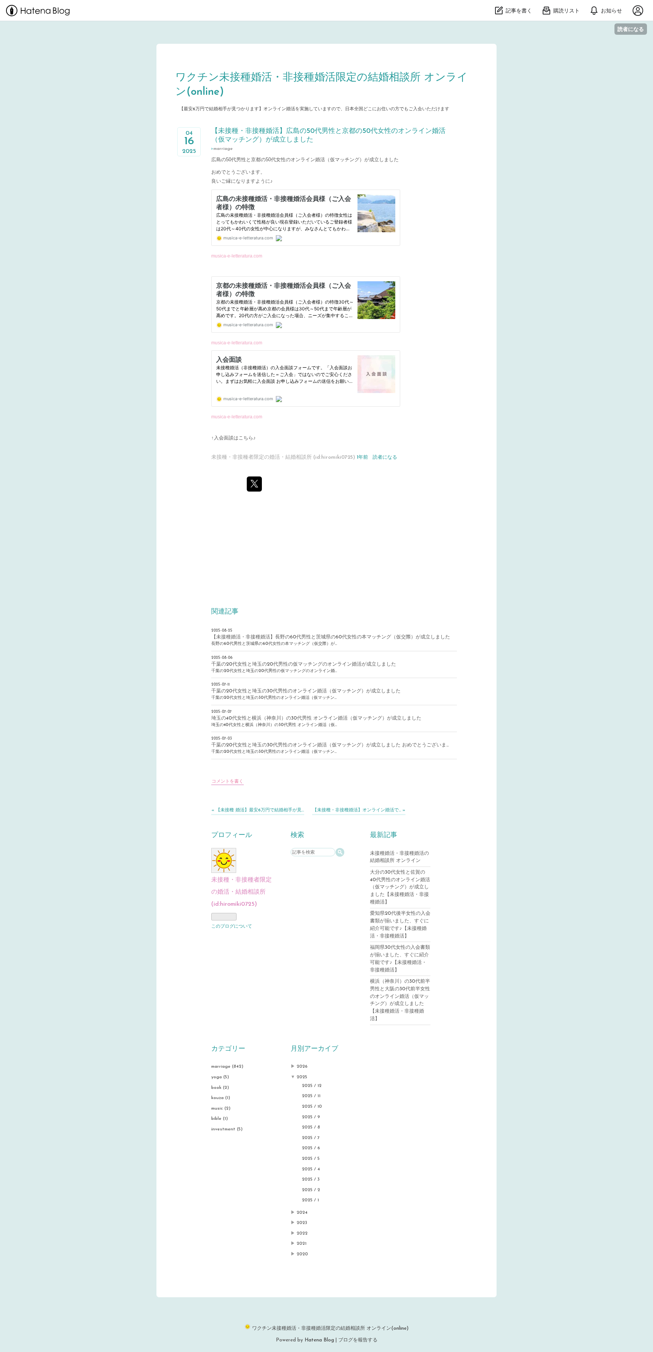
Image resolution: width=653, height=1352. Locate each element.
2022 (302, 1233)
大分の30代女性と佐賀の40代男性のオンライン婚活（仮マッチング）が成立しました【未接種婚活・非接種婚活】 (400, 887)
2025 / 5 (311, 1158)
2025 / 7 (311, 1138)
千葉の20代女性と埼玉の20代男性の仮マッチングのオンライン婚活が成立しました (303, 664)
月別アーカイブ (314, 1049)
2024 (302, 1212)
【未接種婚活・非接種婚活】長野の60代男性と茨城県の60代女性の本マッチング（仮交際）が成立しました (330, 637)
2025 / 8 (311, 1127)
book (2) (220, 1087)
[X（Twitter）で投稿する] (254, 484)
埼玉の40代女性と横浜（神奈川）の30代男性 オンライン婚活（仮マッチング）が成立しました (316, 718)
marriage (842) (227, 1066)
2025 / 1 (310, 1200)
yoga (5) (220, 1077)
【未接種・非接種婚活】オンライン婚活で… (359, 810)
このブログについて (231, 926)
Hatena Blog (319, 1340)
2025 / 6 (311, 1148)
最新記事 (383, 835)
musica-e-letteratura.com (236, 255)
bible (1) (219, 1118)
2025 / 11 (311, 1096)
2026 (302, 1066)
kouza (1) (220, 1098)
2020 (302, 1254)
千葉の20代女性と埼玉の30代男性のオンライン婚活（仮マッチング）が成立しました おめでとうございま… (330, 745)
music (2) (221, 1108)
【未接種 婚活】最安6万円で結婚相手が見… (258, 810)
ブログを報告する (358, 1340)
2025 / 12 (312, 1086)
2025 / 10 (312, 1106)
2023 (302, 1223)
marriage (223, 148)
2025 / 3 (311, 1179)
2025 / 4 (311, 1169)
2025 (302, 1077)
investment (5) (227, 1129)
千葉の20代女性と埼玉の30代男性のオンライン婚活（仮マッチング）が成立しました (306, 691)
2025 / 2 (311, 1190)
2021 (301, 1243)
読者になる (630, 29)
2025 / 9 (311, 1117)
